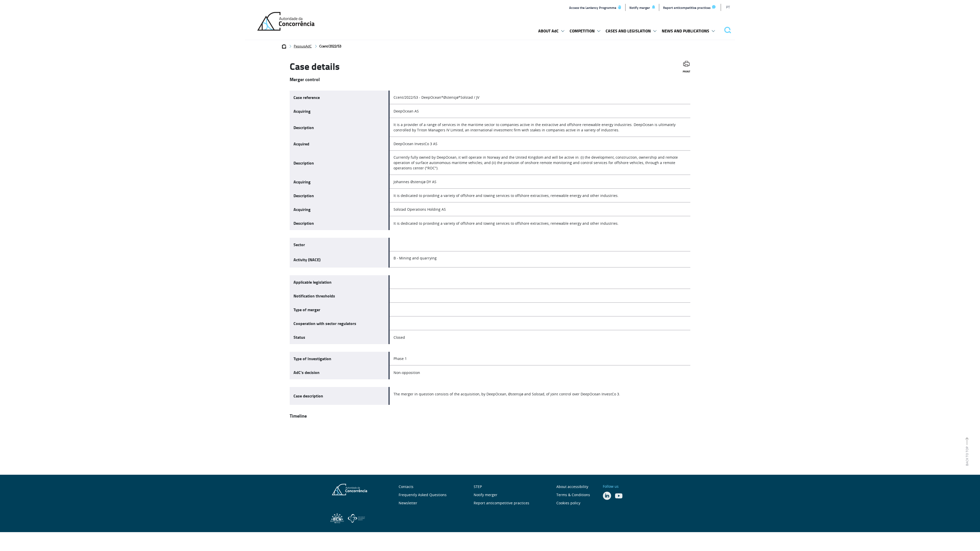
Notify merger (639, 7)
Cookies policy (568, 502)
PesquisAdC (303, 46)
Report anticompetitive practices (686, 7)
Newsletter (408, 502)
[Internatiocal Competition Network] (356, 518)
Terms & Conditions (573, 494)
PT (728, 7)
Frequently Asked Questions (423, 494)
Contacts (406, 486)
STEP (478, 486)
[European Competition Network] (337, 518)
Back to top (967, 456)
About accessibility (572, 486)
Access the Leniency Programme (592, 7)
